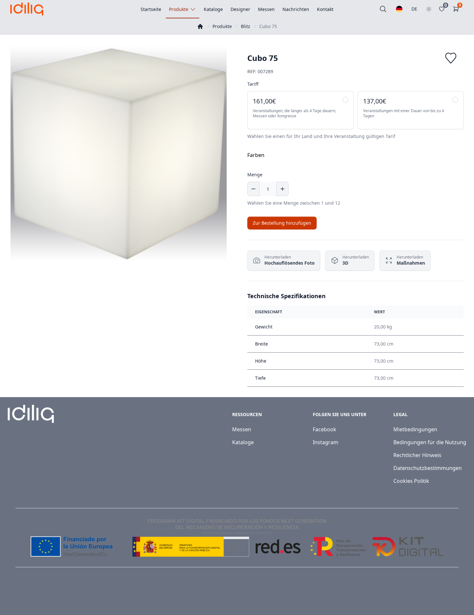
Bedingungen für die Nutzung (429, 442)
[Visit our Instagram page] (455, 596)
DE (414, 9)
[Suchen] (383, 9)
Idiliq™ (39, 596)
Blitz (245, 26)
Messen (241, 429)
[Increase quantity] (282, 189)
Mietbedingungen (415, 429)
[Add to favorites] (450, 58)
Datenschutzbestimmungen (427, 468)
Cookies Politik (411, 480)
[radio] (300, 110)
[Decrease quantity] (253, 189)
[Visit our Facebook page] (441, 596)
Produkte (222, 26)
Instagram (325, 442)
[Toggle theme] (428, 9)
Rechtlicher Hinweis (417, 455)
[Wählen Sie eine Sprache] (399, 9)
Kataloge (243, 442)
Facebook (324, 429)
